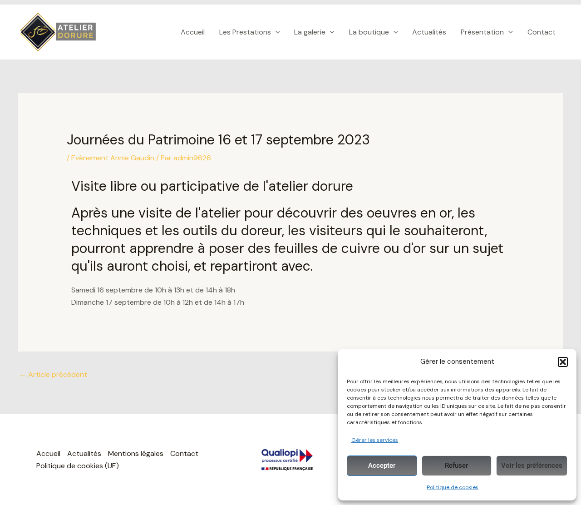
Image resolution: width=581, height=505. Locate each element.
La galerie (309, 32)
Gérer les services (374, 440)
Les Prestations (245, 32)
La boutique (369, 32)
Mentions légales (135, 453)
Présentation (482, 32)
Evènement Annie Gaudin (112, 158)
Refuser (456, 465)
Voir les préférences (531, 465)
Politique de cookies (452, 487)
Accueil (193, 32)
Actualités (429, 32)
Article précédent (53, 374)
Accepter (381, 465)
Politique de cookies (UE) (77, 465)
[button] (562, 361)
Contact (541, 32)
